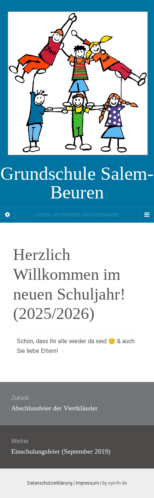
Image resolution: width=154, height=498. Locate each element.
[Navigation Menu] (146, 214)
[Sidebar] (7, 214)
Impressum (87, 483)
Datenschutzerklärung (50, 483)
